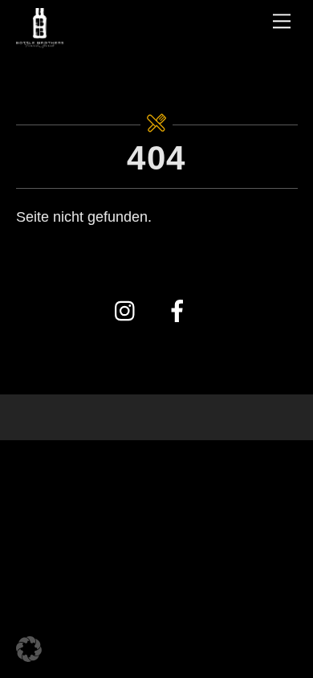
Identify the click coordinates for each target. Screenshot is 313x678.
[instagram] (129, 310)
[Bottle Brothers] (40, 38)
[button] (29, 649)
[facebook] (180, 310)
